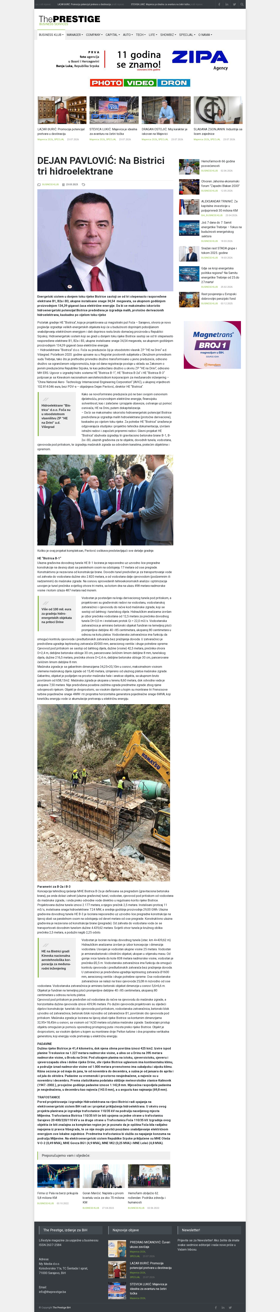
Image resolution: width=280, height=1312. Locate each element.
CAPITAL (112, 35)
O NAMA (204, 35)
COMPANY (93, 35)
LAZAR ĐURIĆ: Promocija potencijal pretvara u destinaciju (79, 4)
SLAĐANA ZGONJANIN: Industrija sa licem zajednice (166, 131)
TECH (139, 35)
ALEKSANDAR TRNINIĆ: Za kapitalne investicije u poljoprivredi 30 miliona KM (219, 206)
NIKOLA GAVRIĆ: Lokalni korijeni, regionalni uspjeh (215, 131)
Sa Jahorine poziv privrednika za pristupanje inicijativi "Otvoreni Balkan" (147, 1197)
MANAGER (74, 35)
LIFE (152, 35)
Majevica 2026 (45, 139)
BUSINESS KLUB (50, 35)
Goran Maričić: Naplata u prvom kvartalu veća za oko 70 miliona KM (58, 1197)
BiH (203, 215)
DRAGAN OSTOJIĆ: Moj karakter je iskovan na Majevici (112, 131)
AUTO (127, 35)
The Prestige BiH (62, 1307)
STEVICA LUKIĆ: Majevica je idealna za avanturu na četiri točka (156, 4)
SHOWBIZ (167, 35)
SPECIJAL (186, 35)
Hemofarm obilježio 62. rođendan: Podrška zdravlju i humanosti (101, 1197)
